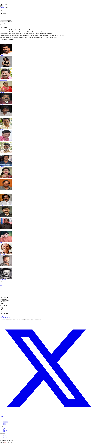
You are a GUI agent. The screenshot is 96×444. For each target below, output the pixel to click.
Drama (1, 19)
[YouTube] (2, 416)
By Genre (4, 424)
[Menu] (1, 6)
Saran (1, 285)
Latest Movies (5, 421)
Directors (4, 429)
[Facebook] (1, 416)
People (12, 2)
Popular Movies (5, 422)
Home (1, 2)
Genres (9, 2)
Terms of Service (6, 438)
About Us (4, 435)
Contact (4, 436)
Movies (4, 2)
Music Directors (5, 430)
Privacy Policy (5, 437)
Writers (4, 431)
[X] (48, 415)
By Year (6, 2)
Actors (4, 428)
